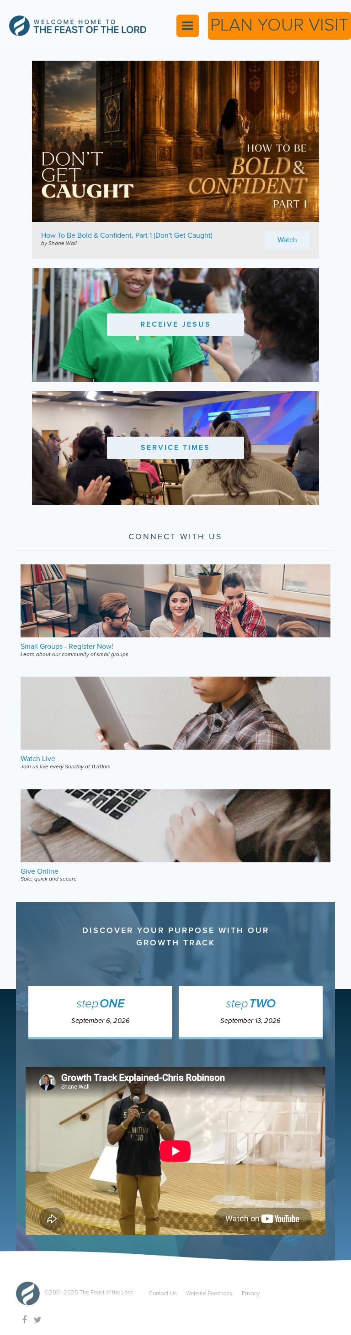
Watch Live (38, 758)
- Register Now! (88, 646)
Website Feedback (209, 1294)
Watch (287, 240)
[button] (187, 26)
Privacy (251, 1294)
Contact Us (163, 1294)
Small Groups (42, 646)
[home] (77, 26)
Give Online (39, 871)
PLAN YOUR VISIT (279, 25)
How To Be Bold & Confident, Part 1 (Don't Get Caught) (127, 235)
